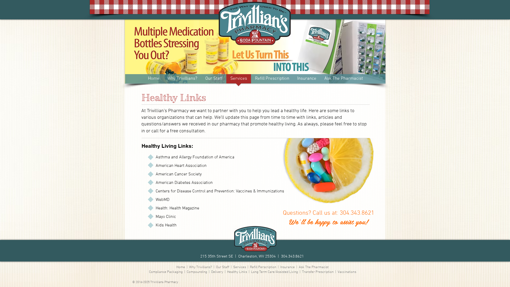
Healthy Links (237, 272)
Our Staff (223, 267)
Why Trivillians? (200, 267)
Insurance (287, 267)
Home (180, 267)
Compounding (197, 272)
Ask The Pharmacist (314, 267)
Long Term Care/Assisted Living (274, 272)
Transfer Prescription (318, 272)
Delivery (217, 272)
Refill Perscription (263, 267)
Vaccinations (347, 272)
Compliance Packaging (166, 272)
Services (239, 267)
